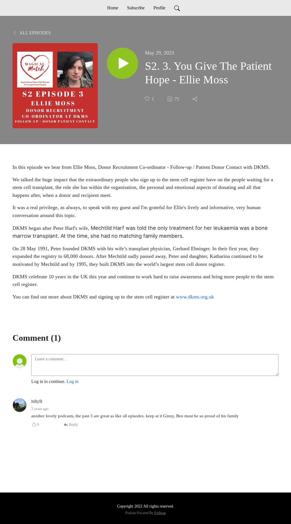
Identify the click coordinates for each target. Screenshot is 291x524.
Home (112, 7)
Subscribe (136, 7)
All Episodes (34, 32)
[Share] (195, 99)
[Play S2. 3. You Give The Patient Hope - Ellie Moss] (122, 63)
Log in (72, 381)
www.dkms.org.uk (195, 297)
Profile (159, 7)
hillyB (36, 401)
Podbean (160, 513)
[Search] (177, 8)
